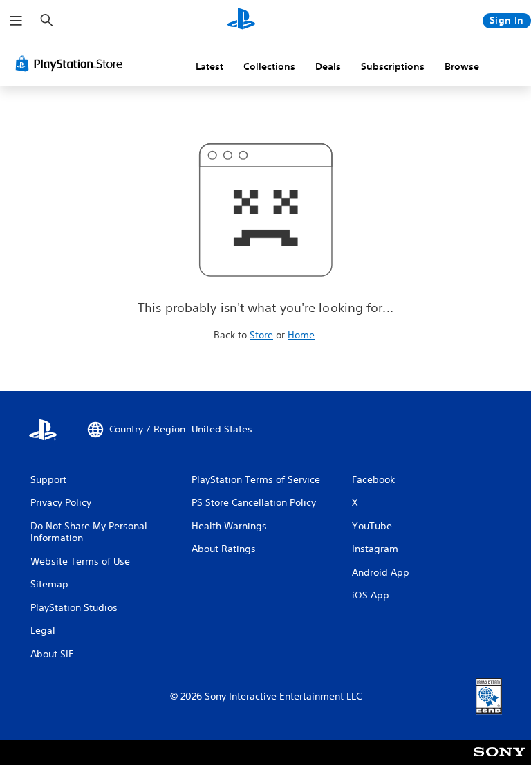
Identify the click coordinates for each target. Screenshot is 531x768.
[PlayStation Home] (241, 20)
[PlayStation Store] (72, 64)
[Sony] (499, 761)
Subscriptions (393, 66)
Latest (209, 66)
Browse (462, 66)
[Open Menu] (16, 21)
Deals (328, 66)
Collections (269, 66)
